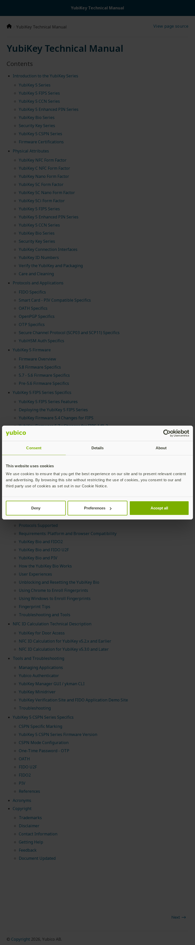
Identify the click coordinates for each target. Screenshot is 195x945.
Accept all (159, 508)
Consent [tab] (33, 447)
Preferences (94, 508)
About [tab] (161, 447)
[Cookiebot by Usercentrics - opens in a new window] (167, 433)
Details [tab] (97, 447)
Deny (35, 508)
